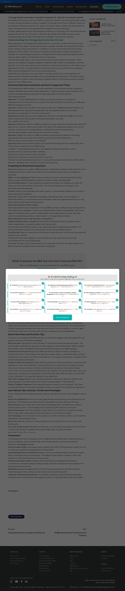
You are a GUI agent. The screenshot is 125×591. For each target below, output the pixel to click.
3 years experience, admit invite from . (62, 302)
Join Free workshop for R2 (62, 317)
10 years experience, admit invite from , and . (100, 285)
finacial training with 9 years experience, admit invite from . (25, 285)
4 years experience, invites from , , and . (100, 293)
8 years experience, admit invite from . (26, 302)
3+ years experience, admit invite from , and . (99, 302)
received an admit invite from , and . (25, 293)
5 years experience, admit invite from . (62, 310)
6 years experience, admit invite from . (99, 310)
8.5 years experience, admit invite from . (63, 294)
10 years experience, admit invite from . (63, 285)
